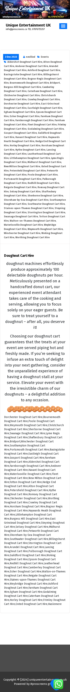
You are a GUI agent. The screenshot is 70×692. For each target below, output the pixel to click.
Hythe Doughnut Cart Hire (30, 149)
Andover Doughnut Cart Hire (31, 66)
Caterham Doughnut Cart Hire (45, 91)
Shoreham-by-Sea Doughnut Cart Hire (26, 200)
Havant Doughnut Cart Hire (31, 137)
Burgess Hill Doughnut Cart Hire (22, 87)
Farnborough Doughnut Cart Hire (34, 120)
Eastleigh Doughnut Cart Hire (45, 108)
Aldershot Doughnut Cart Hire (24, 62)
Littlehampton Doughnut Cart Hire (30, 158)
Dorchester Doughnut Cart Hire (22, 103)
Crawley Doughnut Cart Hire (44, 99)
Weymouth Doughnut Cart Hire (45, 229)
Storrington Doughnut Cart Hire (46, 212)
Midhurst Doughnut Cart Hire (44, 162)
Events (45, 57)
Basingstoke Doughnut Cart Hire (23, 74)
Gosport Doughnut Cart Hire (20, 133)
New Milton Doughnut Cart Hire (22, 166)
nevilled (30, 57)
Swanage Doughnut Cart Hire (21, 216)
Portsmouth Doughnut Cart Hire (22, 179)
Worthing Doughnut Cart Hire (32, 237)
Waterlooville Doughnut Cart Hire (23, 225)
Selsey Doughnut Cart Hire (25, 191)
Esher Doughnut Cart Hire (24, 116)
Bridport (55, 82)
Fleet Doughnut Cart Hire (42, 124)
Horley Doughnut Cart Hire (25, 145)
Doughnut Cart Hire (19, 256)
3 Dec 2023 (11, 57)
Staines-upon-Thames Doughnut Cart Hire (28, 208)
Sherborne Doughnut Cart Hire (45, 195)
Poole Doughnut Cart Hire (43, 174)
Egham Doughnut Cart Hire (19, 112)
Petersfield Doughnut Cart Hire (28, 170)
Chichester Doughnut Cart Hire (22, 95)
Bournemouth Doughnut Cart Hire (29, 82)
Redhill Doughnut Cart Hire (43, 183)
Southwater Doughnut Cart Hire (46, 204)
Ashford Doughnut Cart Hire (44, 70)
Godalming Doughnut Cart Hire (46, 129)
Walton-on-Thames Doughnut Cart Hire (33, 220)
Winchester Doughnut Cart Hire (22, 233)
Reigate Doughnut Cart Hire (20, 187)
